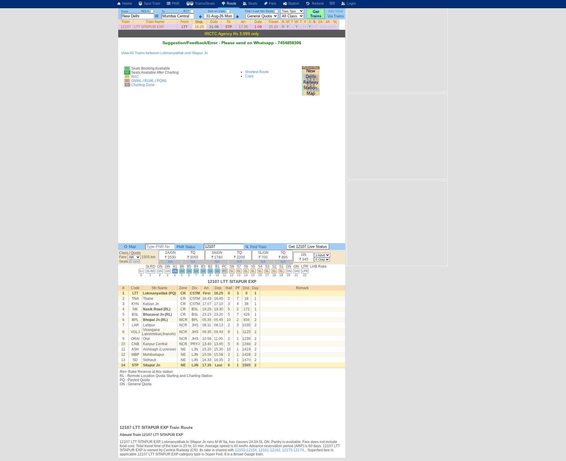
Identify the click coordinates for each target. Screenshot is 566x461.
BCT (186, 11)
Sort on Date (216, 11)
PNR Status (185, 247)
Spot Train (151, 3)
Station (293, 3)
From (124, 11)
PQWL (162, 81)
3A (327, 22)
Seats (252, 3)
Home (126, 3)
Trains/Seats (204, 3)
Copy (249, 76)
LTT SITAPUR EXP (149, 27)
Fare (272, 3)
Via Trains (336, 16)
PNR (175, 3)
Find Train (257, 247)
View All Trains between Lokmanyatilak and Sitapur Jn (164, 53)
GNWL (136, 81)
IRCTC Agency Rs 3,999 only (232, 33)
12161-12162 (269, 450)
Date (214, 22)
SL (335, 22)
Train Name (155, 22)
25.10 (273, 27)
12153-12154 (246, 450)
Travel (273, 22)
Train (125, 22)
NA (170, 262)
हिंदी (332, 3)
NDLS (145, 11)
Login (351, 3)
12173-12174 (293, 450)
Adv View (335, 11)
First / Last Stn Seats (259, 11)
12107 (126, 27)
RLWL (149, 81)
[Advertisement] (231, 404)
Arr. (243, 22)
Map (132, 247)
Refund (317, 3)
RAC (135, 77)
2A (320, 22)
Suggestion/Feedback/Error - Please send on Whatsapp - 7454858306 (231, 42)
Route (231, 3)
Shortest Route (257, 72)
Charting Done (143, 85)
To (163, 11)
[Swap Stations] (156, 16)
